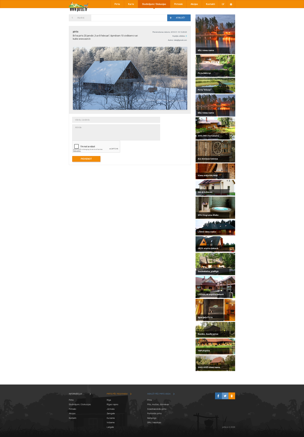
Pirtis (117, 4)
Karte (131, 4)
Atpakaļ (80, 17)
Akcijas (194, 4)
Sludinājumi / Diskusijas (154, 4)
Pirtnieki (178, 4)
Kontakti (210, 4)
